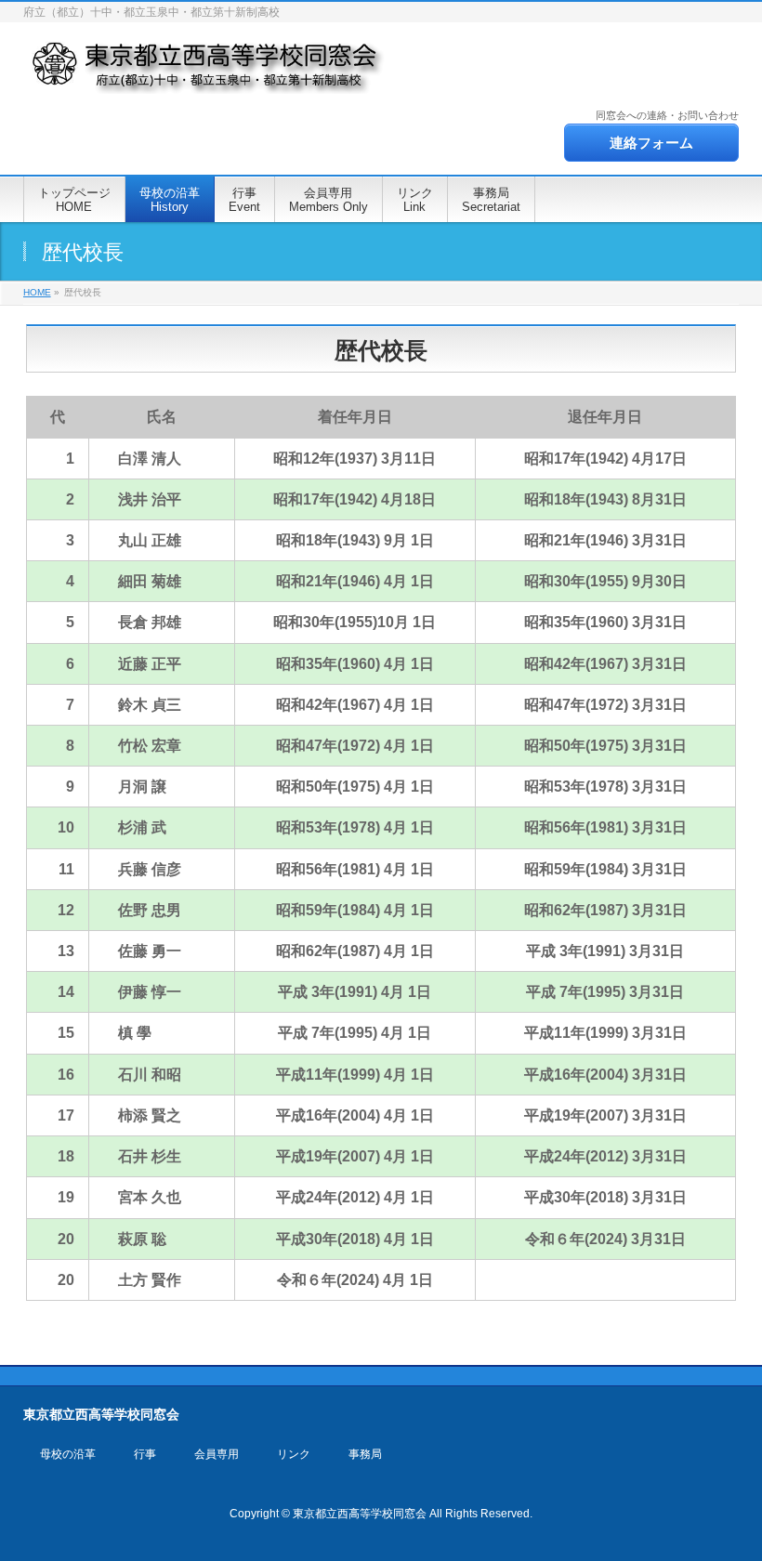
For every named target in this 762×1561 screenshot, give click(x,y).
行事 (145, 1455)
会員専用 (216, 1455)
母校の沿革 (68, 1455)
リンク (293, 1455)
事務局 (365, 1455)
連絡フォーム (651, 143)
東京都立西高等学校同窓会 (360, 1513)
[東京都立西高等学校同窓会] (207, 73)
